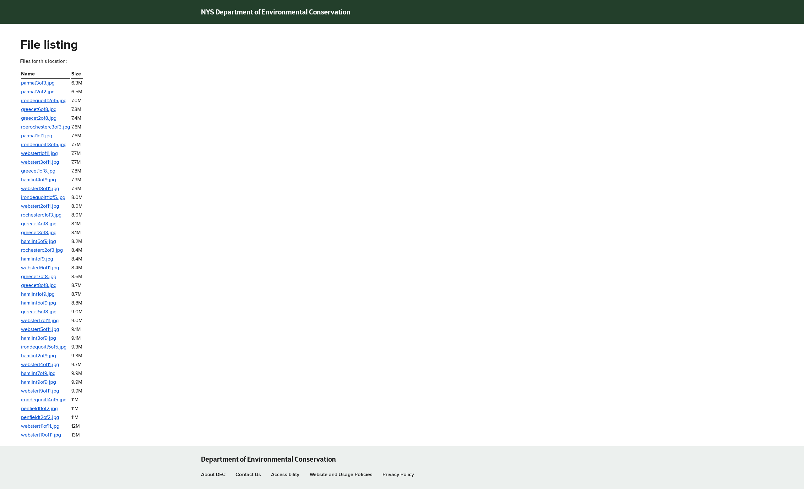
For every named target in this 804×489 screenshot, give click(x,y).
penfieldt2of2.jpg (40, 417)
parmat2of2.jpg (38, 92)
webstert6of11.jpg (40, 268)
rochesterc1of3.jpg (41, 215)
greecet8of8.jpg (39, 285)
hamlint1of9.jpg (38, 294)
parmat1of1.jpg (36, 136)
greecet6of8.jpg (39, 109)
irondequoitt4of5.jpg (44, 400)
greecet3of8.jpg (39, 232)
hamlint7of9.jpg (38, 373)
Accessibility (285, 474)
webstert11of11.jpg (40, 426)
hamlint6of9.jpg (38, 241)
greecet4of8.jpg (39, 224)
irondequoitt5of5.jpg (44, 347)
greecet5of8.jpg (39, 312)
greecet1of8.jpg (38, 171)
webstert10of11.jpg (41, 435)
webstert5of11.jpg (40, 329)
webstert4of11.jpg (40, 364)
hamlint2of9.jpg (38, 356)
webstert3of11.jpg (40, 162)
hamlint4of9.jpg (38, 180)
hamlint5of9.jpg (38, 303)
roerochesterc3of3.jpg (45, 127)
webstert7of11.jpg (40, 320)
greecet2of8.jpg (39, 118)
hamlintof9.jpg (37, 259)
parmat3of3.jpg (38, 83)
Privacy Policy (398, 474)
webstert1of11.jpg (39, 153)
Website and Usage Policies (341, 474)
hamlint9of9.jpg (38, 382)
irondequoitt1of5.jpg (43, 197)
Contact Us (248, 474)
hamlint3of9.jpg (38, 338)
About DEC (213, 474)
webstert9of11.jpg (40, 391)
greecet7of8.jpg (38, 276)
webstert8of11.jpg (40, 188)
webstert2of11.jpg (40, 206)
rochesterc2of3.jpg (42, 250)
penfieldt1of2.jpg (39, 408)
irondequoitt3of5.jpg (44, 144)
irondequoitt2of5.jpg (44, 100)
